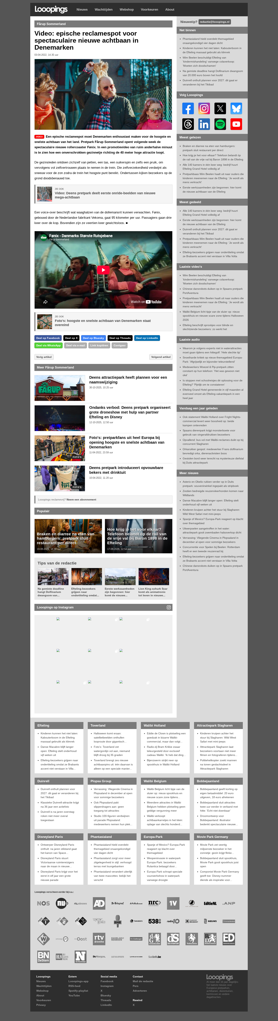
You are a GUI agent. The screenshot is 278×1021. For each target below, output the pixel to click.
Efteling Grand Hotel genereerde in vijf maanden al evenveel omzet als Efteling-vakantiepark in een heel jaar (213, 393)
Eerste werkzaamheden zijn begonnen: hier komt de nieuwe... (119, 592)
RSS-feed (74, 985)
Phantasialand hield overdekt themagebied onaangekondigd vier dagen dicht (112, 848)
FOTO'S (77, 457)
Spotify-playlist (78, 990)
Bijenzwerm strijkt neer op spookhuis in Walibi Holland (163, 762)
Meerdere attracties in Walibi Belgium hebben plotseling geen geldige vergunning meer (166, 806)
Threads (106, 1000)
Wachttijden (104, 9)
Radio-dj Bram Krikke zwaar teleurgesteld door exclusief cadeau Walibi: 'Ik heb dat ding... (166, 750)
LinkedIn (106, 1004)
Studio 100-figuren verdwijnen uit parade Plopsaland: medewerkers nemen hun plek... (113, 820)
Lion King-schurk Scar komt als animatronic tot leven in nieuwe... (152, 592)
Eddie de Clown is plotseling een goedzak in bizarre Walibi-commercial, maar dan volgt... (166, 737)
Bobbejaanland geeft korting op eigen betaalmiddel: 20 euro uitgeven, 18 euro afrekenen (219, 793)
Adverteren (140, 990)
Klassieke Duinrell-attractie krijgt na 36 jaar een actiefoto (60, 804)
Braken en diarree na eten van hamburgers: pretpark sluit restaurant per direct (65, 538)
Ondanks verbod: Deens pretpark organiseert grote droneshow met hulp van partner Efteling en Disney (130, 412)
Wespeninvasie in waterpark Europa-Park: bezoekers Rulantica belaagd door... (164, 862)
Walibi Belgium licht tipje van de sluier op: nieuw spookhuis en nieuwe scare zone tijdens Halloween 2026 (213, 315)
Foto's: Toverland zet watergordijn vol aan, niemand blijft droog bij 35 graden (112, 750)
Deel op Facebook (48, 338)
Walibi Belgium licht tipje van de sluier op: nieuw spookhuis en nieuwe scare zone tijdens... (165, 793)
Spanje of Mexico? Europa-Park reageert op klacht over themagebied (166, 848)
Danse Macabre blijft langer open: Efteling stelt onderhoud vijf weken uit (59, 750)
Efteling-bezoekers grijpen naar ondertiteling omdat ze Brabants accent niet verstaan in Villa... (60, 764)
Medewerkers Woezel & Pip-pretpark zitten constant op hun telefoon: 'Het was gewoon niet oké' (211, 371)
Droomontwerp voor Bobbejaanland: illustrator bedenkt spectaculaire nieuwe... (219, 820)
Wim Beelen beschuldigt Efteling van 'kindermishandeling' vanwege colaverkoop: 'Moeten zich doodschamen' (209, 61)
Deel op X (71, 338)
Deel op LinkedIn (147, 338)
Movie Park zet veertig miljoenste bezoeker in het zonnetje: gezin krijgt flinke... (217, 848)
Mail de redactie (143, 981)
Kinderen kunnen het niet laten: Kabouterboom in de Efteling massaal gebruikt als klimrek (59, 737)
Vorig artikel (44, 356)
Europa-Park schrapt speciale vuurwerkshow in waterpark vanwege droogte (164, 875)
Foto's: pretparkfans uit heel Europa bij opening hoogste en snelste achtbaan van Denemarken (126, 442)
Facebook (107, 981)
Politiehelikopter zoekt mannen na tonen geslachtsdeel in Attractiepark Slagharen (218, 764)
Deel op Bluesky (93, 338)
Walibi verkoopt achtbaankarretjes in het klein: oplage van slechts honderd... (165, 820)
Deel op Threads (120, 338)
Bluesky (106, 995)
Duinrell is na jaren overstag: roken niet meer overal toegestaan (58, 815)
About (169, 9)
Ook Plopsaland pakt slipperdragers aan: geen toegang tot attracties (109, 806)
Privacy (41, 1004)
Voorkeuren (149, 9)
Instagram (107, 985)
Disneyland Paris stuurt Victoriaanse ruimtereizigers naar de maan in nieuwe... (57, 862)
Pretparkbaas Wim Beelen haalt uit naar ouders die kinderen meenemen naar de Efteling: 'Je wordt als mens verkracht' (213, 178)
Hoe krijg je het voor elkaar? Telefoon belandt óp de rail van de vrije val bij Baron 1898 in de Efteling (137, 536)
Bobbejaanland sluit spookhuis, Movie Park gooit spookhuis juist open (219, 862)
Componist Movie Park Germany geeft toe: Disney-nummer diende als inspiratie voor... (219, 875)
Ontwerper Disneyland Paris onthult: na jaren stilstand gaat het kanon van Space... (59, 848)
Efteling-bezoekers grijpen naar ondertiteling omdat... (85, 592)
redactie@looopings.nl (214, 21)
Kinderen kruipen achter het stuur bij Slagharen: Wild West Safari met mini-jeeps (218, 737)
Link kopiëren (99, 345)
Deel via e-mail (75, 345)
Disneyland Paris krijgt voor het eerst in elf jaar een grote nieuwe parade (59, 875)
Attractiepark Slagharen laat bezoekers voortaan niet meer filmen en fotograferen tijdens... (218, 750)
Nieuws (82, 9)
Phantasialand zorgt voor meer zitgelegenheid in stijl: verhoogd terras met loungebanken (112, 862)
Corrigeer (120, 345)
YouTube (74, 995)
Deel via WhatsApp (48, 345)
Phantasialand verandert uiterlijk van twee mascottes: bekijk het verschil (113, 875)
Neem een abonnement (81, 499)
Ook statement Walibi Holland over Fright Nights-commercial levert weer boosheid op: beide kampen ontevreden (212, 421)
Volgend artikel (161, 356)
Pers (135, 985)
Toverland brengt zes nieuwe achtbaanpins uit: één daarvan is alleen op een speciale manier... (113, 764)
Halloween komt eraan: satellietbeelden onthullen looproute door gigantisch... (110, 737)
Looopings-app (78, 981)
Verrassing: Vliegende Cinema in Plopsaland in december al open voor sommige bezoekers (113, 793)
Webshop (127, 9)
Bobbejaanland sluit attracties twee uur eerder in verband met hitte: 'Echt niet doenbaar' (219, 806)
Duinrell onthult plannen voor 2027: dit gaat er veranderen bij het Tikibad (59, 793)
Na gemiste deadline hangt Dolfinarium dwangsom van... (51, 592)
